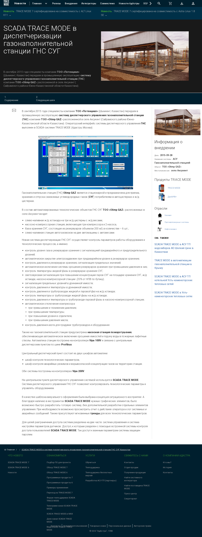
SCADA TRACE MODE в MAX (60, 514)
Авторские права (142, 526)
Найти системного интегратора (133, 479)
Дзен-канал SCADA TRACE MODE (59, 520)
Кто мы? (167, 462)
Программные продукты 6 (60, 482)
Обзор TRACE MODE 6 (57, 472)
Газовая (168, 215)
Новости (12, 472)
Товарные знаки (98, 526)
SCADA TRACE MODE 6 (18, 467)
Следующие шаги (45, 98)
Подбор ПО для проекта (59, 462)
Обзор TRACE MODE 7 (57, 467)
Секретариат (130, 498)
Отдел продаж (131, 467)
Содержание (11, 98)
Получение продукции (135, 472)
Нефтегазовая (171, 229)
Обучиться (91, 462)
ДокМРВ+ (172, 197)
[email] (14, 110)
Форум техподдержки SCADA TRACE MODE (61, 499)
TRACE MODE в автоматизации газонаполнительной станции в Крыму (173, 264)
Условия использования (75, 526)
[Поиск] (159, 3)
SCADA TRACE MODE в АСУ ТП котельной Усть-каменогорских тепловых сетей (173, 280)
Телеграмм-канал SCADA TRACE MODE (62, 507)
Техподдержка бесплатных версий (99, 474)
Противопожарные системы (177, 222)
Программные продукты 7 (60, 477)
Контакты (129, 462)
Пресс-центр (130, 493)
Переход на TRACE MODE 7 (59, 492)
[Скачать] (182, 3)
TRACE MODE (174, 188)
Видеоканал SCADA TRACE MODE (59, 528)
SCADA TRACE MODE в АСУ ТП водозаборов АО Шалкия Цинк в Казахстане (173, 248)
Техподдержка (93, 467)
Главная (11, 449)
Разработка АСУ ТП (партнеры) (101, 480)
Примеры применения (57, 487)
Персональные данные (120, 526)
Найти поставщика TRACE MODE (136, 487)
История (167, 467)
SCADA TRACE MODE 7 (18, 462)
